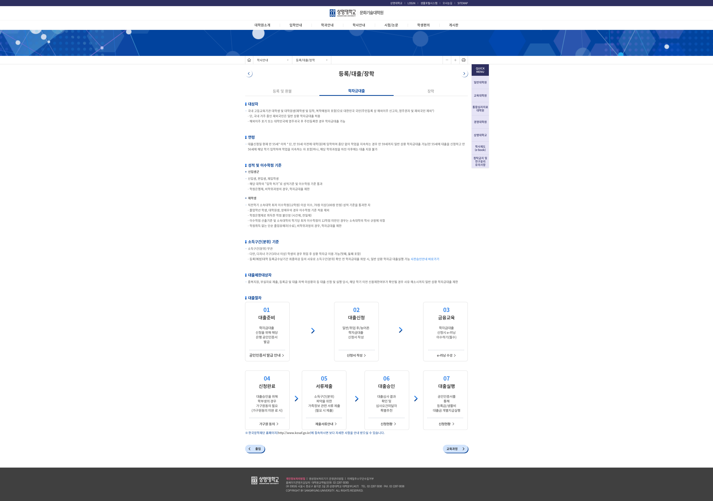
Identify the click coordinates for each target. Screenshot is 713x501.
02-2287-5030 (340, 482)
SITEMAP (463, 3)
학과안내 (327, 25)
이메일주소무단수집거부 (360, 478)
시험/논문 (391, 25)
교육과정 (452, 448)
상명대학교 (396, 3)
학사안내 (359, 25)
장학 (430, 91)
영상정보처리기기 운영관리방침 (326, 478)
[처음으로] (249, 60)
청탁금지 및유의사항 (480, 161)
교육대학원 (480, 95)
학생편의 (423, 25)
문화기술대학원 (371, 12)
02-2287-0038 (396, 486)
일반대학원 (480, 82)
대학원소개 (262, 25)
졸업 (258, 448)
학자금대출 (356, 90)
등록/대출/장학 (305, 60)
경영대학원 (480, 121)
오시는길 (447, 3)
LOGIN (411, 3)
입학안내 (295, 25)
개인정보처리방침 (295, 478)
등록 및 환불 (282, 91)
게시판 (453, 25)
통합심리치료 (480, 108)
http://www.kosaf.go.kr (294, 432)
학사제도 (480, 148)
